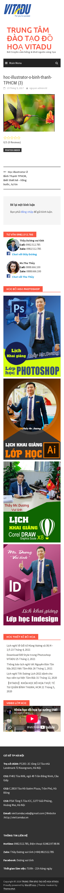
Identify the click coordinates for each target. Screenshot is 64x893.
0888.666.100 (33, 271)
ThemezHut (9, 888)
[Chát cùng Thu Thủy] (13, 267)
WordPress (30, 885)
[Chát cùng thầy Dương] (13, 244)
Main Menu (15, 63)
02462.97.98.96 (51, 843)
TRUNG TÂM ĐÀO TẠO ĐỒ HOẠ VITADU (30, 38)
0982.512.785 (32, 244)
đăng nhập (27, 211)
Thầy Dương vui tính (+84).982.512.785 (32, 852)
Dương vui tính (25, 860)
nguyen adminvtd (38, 88)
